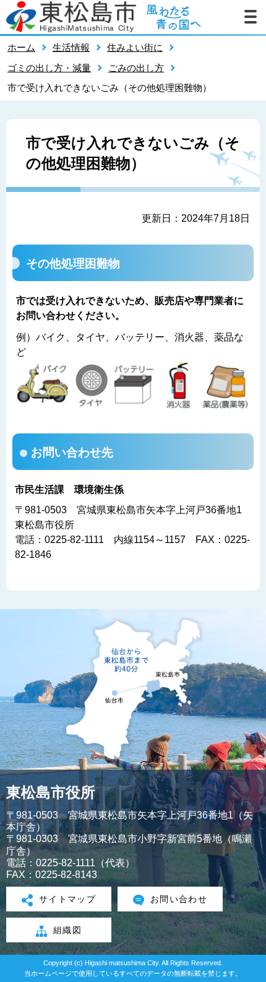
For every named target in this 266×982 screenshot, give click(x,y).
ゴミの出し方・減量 (49, 68)
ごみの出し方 (136, 68)
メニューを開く (250, 16)
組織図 (67, 930)
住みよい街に (135, 47)
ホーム (21, 47)
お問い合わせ (179, 899)
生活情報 (71, 47)
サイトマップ (68, 899)
